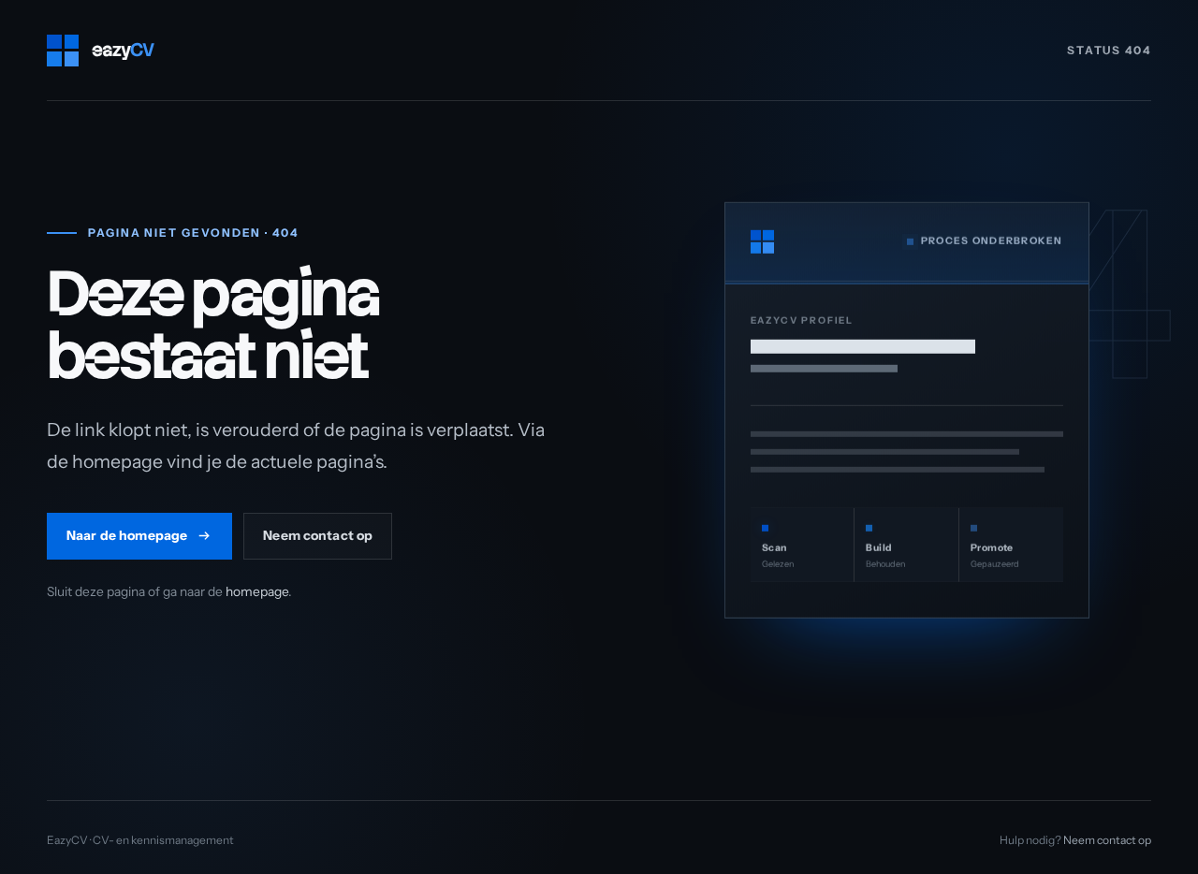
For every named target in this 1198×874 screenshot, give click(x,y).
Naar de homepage (126, 535)
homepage (257, 591)
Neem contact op (318, 535)
